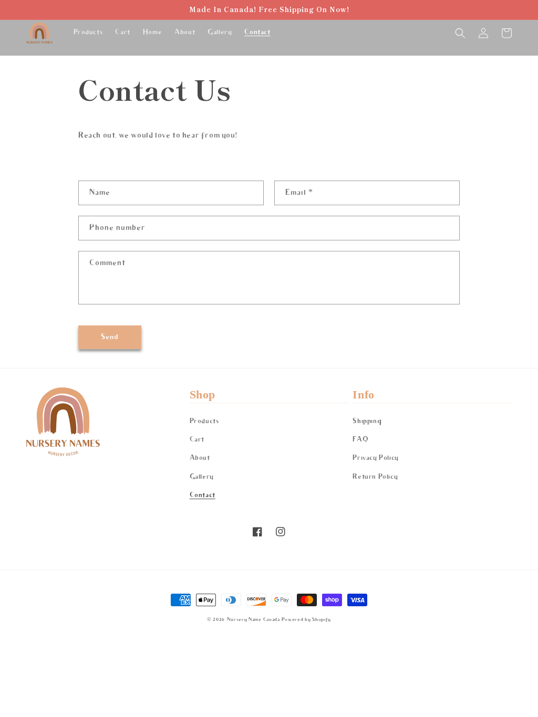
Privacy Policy (375, 458)
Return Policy (375, 477)
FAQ (360, 440)
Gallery (202, 477)
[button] (460, 33)
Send (110, 337)
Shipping (367, 421)
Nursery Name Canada (253, 620)
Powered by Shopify (307, 620)
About (200, 458)
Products (204, 421)
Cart (197, 440)
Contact (202, 495)
